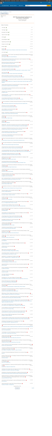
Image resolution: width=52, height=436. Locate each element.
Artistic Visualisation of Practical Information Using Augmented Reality (14, 267)
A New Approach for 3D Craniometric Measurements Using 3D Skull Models (15, 299)
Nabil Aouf (10, 315)
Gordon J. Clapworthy (10, 326)
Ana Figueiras (5, 240)
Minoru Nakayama (5, 294)
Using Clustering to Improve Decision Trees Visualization (12, 146)
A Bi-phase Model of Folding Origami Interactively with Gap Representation (15, 317)
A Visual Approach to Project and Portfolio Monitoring (11, 216)
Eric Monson (11, 261)
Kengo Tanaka (10, 318)
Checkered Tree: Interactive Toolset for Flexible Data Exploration (13, 91)
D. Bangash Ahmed (7, 202)
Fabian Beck (4, 60)
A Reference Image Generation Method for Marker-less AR (12, 270)
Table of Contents (5, 34)
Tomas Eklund (19, 205)
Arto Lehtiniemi (5, 95)
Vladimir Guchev (5, 92)
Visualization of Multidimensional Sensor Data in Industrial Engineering (14, 128)
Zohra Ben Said (5, 373)
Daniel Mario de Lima (6, 162)
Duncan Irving (15, 188)
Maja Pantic (4, 49)
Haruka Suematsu (5, 81)
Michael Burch (9, 60)
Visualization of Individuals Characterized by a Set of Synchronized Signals (15, 328)
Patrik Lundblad (5, 191)
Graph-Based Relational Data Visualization (9, 161)
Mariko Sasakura (5, 318)
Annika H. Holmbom (6, 205)
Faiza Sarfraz (16, 312)
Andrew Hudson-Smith (19, 49)
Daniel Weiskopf (16, 66)
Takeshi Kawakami (26, 318)
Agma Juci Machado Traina (21, 162)
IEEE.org (2, 0)
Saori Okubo (4, 333)
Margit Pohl (9, 159)
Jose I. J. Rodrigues (5, 257)
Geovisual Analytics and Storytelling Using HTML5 (10, 190)
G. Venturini (13, 194)
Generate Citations (4, 13)
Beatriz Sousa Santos (12, 278)
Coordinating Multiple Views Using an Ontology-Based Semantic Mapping (14, 150)
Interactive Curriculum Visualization (8, 105)
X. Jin (6, 308)
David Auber (25, 49)
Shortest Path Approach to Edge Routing (9, 280)
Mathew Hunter (10, 179)
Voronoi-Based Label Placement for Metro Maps (10, 98)
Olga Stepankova (8, 329)
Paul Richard (14, 373)
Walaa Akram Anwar (6, 342)
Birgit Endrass (11, 103)
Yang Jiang (12, 322)
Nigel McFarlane (30, 326)
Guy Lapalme (10, 110)
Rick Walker (4, 70)
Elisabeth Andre (24, 103)
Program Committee (5, 44)
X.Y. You (8, 308)
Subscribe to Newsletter (24, 0)
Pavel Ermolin (20, 103)
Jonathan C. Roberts (27, 70)
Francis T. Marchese (6, 243)
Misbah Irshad (11, 312)
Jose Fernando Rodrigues (13, 162)
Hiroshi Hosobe (10, 171)
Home (1, 11)
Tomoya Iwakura (9, 333)
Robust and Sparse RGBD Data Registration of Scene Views (12, 314)
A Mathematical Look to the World (8, 246)
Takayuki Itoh (8, 56)
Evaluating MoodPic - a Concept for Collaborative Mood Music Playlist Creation (15, 94)
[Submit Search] (49, 5)
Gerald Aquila (16, 217)
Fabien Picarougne (19, 373)
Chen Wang (4, 322)
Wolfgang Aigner (5, 210)
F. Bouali (6, 194)
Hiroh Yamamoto (17, 294)
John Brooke (20, 188)
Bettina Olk (15, 179)
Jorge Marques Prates (6, 151)
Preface (3, 36)
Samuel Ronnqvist (9, 345)
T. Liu (3, 202)
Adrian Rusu (4, 122)
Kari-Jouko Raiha (9, 106)
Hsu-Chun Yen (21, 99)
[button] (47, 1)
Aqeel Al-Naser (5, 188)
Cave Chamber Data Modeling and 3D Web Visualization (11, 304)
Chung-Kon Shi (8, 362)
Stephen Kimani (5, 129)
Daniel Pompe (15, 73)
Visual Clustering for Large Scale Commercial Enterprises (12, 383)
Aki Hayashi (4, 56)
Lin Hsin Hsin (5, 381)
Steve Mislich (9, 154)
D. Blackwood (9, 349)
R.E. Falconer (20, 349)
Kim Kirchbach (5, 265)
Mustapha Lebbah (9, 132)
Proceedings (5, 11)
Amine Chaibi (5, 132)
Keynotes (3, 48)
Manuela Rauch (5, 217)
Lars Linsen (18, 179)
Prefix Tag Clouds (5, 72)
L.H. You (4, 308)
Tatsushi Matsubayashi (10, 286)
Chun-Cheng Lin (15, 99)
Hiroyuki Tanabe (20, 318)
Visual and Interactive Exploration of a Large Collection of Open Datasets (14, 201)
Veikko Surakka (14, 106)
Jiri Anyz (4, 329)
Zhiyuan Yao (15, 205)
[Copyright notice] (5, 32)
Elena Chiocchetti (8, 228)
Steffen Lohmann (10, 73)
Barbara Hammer (10, 140)
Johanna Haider (5, 159)
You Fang (4, 250)
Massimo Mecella (14, 129)
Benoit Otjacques (10, 135)
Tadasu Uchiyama (22, 286)
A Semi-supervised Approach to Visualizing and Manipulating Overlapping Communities (17, 142)
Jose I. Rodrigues (9, 305)
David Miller (8, 322)
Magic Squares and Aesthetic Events (8, 249)
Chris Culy (4, 228)
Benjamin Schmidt (10, 85)
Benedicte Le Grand (12, 213)
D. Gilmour (12, 349)
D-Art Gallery (4, 52)
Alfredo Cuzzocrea (5, 199)
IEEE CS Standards (7, 0)
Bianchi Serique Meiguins (15, 125)
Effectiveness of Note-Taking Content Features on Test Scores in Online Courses (16, 293)
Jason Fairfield (14, 297)
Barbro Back (23, 205)
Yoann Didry (9, 147)
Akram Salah (18, 342)
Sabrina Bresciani (5, 220)
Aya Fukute (4, 366)
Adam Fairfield (18, 297)
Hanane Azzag (15, 132)
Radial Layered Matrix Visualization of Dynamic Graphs (11, 75)
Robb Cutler (19, 337)
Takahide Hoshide (16, 286)
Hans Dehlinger (8, 250)
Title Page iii (4, 29)
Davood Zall (10, 199)
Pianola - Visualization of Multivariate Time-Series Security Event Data (14, 112)
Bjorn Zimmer (13, 63)
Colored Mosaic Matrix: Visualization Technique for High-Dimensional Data (15, 252)
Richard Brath (10, 175)
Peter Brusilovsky (16, 144)
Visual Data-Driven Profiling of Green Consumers (10, 204)
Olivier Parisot (5, 147)
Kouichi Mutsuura (11, 294)
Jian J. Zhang (11, 308)
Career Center (13, 0)
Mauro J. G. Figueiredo (11, 257)
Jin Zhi (3, 353)
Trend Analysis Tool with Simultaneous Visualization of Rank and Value (14, 332)
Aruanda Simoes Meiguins (23, 125)
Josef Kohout (16, 326)
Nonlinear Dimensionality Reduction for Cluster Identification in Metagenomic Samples (17, 138)
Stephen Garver (15, 290)
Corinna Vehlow (5, 76)
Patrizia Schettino (5, 357)
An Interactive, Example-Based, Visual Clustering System (11, 134)
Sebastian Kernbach (6, 237)
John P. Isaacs (10, 377)
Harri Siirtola (4, 106)
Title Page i (4, 27)
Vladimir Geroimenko (6, 268)
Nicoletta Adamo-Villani (9, 290)
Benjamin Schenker (18, 154)
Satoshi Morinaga (25, 81)
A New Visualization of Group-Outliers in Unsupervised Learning (13, 131)
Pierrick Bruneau (5, 135)
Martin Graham (10, 113)
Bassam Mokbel (16, 140)
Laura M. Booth (5, 377)
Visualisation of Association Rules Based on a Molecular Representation (14, 372)
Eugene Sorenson (9, 49)
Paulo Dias (17, 278)
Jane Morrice (16, 322)
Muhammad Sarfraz (6, 312)
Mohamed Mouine (5, 110)
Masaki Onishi (13, 366)
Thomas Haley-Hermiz (13, 337)
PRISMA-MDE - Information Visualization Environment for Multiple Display (15, 124)
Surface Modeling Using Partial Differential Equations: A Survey (13, 307)
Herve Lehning (5, 247)
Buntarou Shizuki (5, 171)
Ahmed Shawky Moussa (12, 342)
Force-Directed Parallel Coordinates (8, 69)
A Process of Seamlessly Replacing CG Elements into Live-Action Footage (14, 352)
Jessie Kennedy (15, 113)
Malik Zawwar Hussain (21, 312)
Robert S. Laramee (21, 70)
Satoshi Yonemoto (5, 271)
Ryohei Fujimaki (20, 81)
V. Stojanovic (4, 349)
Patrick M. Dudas (5, 144)
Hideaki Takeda (9, 183)
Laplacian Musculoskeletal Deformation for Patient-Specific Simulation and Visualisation (17, 324)
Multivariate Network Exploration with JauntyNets (10, 62)
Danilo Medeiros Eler (27, 151)
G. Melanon (7, 275)
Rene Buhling (16, 103)
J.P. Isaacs (16, 349)
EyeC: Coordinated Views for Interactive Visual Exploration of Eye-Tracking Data (15, 178)
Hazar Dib (4, 290)
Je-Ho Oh (4, 362)
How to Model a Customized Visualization (9, 109)
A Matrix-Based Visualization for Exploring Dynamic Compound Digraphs (14, 84)
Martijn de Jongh (10, 144)
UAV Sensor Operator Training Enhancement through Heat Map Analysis (14, 296)
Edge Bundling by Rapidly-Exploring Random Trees (10, 65)
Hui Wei (26, 326)
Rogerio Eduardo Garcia (20, 151)
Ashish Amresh (5, 297)
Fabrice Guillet (10, 373)
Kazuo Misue (14, 333)
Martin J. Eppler (10, 220)
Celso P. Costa (17, 257)
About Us (17, 0)
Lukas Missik (13, 154)
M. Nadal (4, 275)
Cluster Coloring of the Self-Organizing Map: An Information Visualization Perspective (17, 344)
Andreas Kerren (8, 63)
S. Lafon (4, 194)
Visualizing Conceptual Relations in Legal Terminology (11, 227)
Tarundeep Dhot (11, 384)
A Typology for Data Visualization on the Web (10, 239)
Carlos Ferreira (25, 278)
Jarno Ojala (9, 95)
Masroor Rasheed (10, 188)
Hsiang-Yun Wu (5, 99)
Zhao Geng (16, 70)
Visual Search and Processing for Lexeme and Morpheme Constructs (14, 380)
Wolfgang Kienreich (11, 217)
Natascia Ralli (13, 228)
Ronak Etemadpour (5, 261)
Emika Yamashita (15, 318)
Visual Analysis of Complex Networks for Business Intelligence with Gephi (14, 212)
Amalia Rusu (4, 154)
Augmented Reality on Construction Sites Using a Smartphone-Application (15, 264)
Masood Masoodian (6, 103)
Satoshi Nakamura (14, 56)
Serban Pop (12, 70)
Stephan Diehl (13, 60)
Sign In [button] (50, 0)
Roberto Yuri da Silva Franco (7, 125)
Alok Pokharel (5, 183)
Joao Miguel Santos (5, 278)
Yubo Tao (23, 326)
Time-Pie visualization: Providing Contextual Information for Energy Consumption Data (17, 101)
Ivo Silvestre (4, 305)
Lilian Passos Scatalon (13, 151)
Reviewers (3, 46)
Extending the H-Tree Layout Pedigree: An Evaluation (11, 277)
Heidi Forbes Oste (10, 232)
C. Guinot (9, 194)
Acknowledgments (5, 39)
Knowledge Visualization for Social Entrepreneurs (10, 219)
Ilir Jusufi (4, 63)
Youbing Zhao (5, 326)
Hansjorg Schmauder (10, 66)
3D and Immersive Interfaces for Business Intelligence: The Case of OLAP (14, 193)
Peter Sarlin (11, 205)
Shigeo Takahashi (10, 99)
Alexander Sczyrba (21, 140)
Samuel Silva (21, 278)
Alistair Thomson (5, 113)
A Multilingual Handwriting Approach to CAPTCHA (10, 153)
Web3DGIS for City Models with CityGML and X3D (10, 256)
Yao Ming (17, 250)
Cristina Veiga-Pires (22, 305)
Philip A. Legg (8, 70)
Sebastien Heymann (6, 213)
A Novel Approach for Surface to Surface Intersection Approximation (14, 310)
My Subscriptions (5, 5)
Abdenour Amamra (5, 315)
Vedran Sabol (20, 217)
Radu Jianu (8, 122)
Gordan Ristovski (5, 179)
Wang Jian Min (13, 250)
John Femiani (9, 297)
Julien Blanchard (24, 373)
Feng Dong (20, 326)
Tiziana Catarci (20, 129)
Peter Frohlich (14, 159)
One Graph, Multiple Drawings (7, 274)
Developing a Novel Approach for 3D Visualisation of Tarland (12, 321)
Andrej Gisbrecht (5, 140)
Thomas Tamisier (14, 147)
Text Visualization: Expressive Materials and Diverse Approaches (13, 87)
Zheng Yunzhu (10, 81)
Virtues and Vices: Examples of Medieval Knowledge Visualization (13, 242)
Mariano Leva (10, 129)
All (27, 5)
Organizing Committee (6, 41)
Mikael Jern (14, 49)
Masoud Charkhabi (5, 384)
